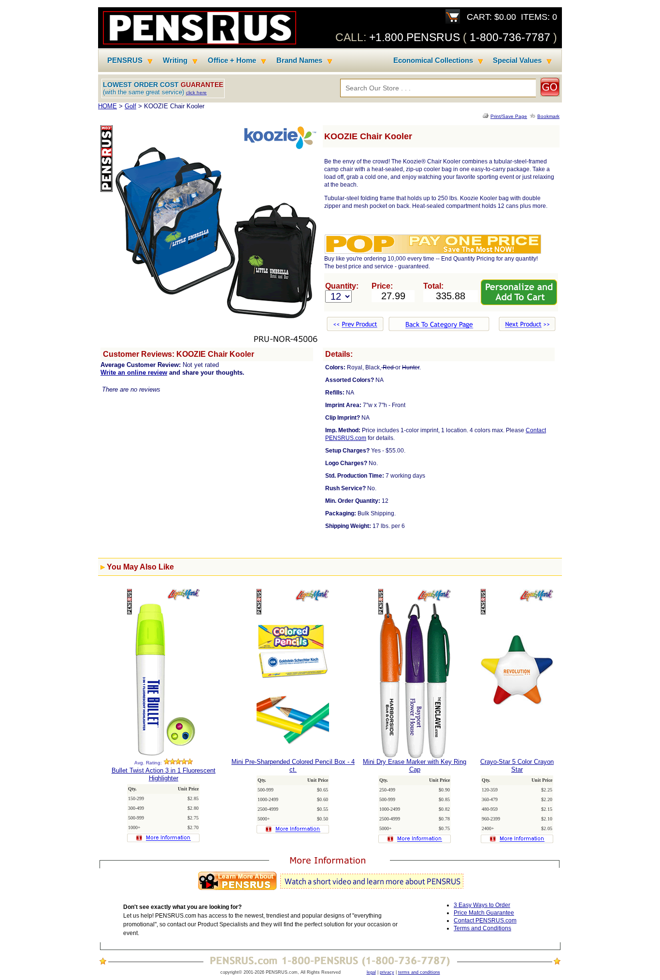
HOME (107, 106)
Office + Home (232, 60)
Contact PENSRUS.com (485, 920)
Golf (130, 106)
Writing (175, 60)
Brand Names (299, 60)
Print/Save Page (508, 116)
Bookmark (548, 116)
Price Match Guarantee (484, 912)
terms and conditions (419, 972)
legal (371, 972)
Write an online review (133, 372)
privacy (387, 972)
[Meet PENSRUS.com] (330, 890)
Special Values (517, 60)
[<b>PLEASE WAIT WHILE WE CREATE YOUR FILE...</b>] (486, 116)
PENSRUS (125, 60)
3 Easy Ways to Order (482, 905)
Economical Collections (433, 60)
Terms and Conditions (482, 928)
